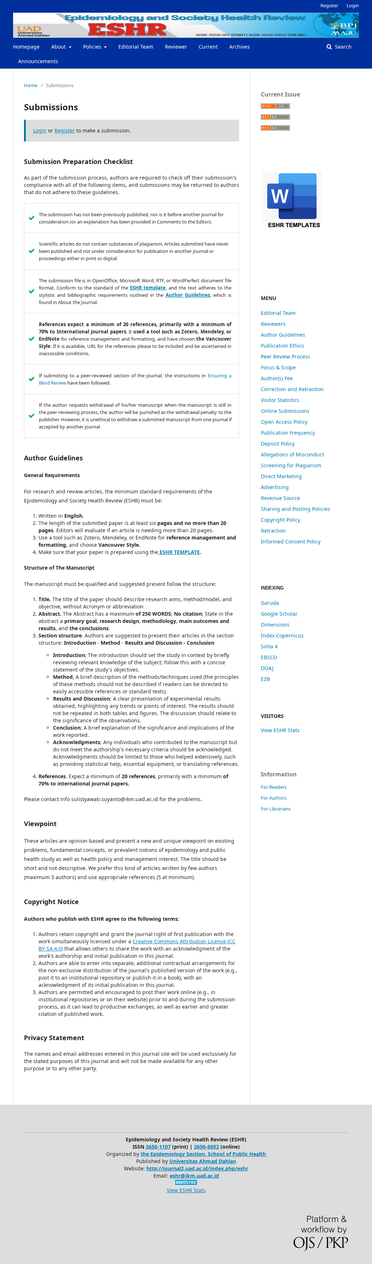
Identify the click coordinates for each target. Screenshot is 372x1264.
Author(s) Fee (277, 378)
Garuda (270, 602)
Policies (93, 46)
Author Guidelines (283, 334)
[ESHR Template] (304, 253)
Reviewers (273, 323)
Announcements (38, 61)
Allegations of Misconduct (292, 454)
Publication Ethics (282, 345)
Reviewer (176, 46)
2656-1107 (158, 1146)
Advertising (275, 487)
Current (208, 46)
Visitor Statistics (280, 400)
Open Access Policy (284, 421)
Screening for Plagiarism (291, 465)
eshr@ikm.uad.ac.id (194, 1175)
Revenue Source (280, 497)
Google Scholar (279, 613)
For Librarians (276, 808)
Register (329, 5)
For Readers (274, 787)
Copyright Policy (280, 519)
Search (342, 46)
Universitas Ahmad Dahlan (202, 1161)
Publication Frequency (288, 432)
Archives (239, 46)
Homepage (26, 46)
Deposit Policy (278, 443)
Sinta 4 (269, 646)
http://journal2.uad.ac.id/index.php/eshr (197, 1168)
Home (30, 85)
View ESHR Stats (280, 730)
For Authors (274, 798)
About (59, 46)
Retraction (273, 530)
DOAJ (267, 668)
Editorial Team (135, 46)
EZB (265, 679)
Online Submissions (285, 410)
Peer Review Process (285, 356)
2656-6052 (206, 1146)
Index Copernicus (282, 635)
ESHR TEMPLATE (179, 552)
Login (353, 5)
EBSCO (269, 657)
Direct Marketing (281, 476)
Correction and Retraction (292, 389)
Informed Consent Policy (290, 541)
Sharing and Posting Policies (295, 508)
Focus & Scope (278, 367)
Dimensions (275, 624)
